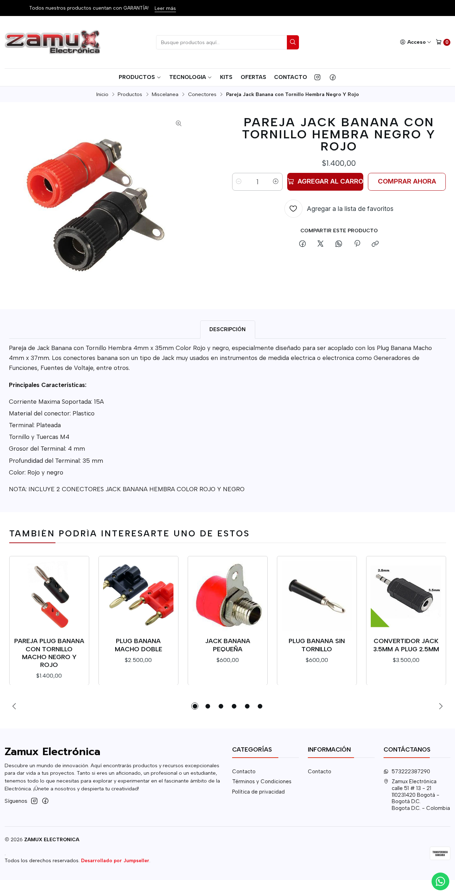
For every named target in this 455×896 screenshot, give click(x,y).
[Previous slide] (14, 706)
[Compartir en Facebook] (302, 244)
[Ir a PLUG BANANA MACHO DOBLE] (138, 596)
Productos (137, 77)
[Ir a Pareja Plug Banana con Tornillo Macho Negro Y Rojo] (49, 596)
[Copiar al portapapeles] (375, 244)
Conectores (202, 94)
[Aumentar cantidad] (275, 181)
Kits (226, 77)
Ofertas (253, 77)
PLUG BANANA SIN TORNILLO (317, 644)
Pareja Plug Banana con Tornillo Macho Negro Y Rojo (49, 652)
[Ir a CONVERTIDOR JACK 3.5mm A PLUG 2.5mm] (406, 596)
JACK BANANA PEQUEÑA (227, 644)
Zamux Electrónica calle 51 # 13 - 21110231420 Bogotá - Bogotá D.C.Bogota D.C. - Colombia (421, 794)
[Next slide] (440, 706)
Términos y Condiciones (261, 781)
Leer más (165, 8)
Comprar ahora (407, 181)
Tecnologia (187, 77)
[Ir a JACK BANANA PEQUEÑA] (227, 596)
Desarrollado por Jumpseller (115, 860)
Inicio (102, 94)
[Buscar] (293, 42)
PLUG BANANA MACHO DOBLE (138, 644)
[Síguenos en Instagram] (317, 77)
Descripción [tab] (227, 329)
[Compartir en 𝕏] (320, 244)
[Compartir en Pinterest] (356, 244)
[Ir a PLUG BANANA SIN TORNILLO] (317, 596)
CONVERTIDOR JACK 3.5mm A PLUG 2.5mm (406, 644)
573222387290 (411, 771)
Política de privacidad (258, 792)
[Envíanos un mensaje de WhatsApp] (440, 881)
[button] (195, 706)
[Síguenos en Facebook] (332, 77)
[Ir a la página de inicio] (53, 42)
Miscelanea (165, 94)
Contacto (290, 77)
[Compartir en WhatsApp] (339, 244)
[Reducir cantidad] (238, 181)
